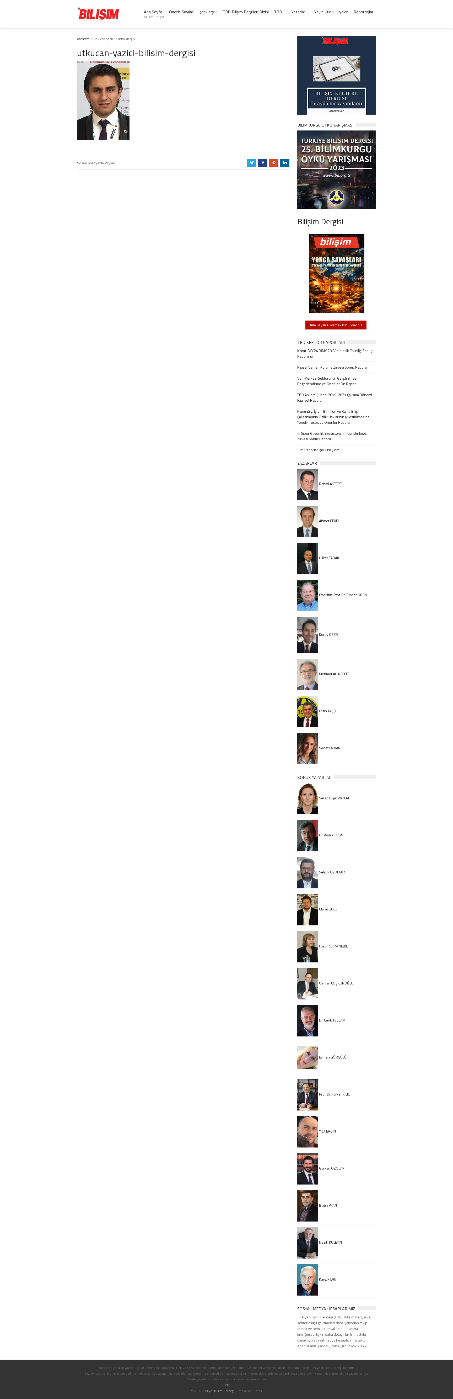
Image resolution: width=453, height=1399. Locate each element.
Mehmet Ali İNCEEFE (334, 674)
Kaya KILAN (327, 1279)
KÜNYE (226, 1384)
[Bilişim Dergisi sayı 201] (336, 272)
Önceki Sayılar (181, 12)
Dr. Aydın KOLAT (331, 835)
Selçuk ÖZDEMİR (331, 872)
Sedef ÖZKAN (329, 748)
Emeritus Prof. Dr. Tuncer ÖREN (342, 595)
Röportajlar (363, 12)
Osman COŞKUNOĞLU (335, 983)
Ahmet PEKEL (328, 520)
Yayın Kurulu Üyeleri (331, 12)
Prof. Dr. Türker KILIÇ (334, 1094)
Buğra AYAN (327, 1205)
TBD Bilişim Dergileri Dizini (246, 12)
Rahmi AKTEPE (330, 483)
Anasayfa (83, 38)
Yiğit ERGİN (327, 1131)
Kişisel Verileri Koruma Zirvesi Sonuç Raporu (332, 367)
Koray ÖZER (328, 634)
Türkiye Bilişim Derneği (218, 1390)
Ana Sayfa (154, 14)
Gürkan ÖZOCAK (331, 1168)
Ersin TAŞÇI (327, 711)
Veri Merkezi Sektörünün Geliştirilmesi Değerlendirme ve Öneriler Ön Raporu (327, 380)
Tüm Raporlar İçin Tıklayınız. (318, 450)
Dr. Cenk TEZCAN (331, 1020)
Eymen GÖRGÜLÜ (332, 1057)
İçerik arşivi (207, 12)
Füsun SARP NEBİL (333, 946)
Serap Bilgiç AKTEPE (334, 798)
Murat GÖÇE (327, 909)
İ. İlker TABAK (328, 557)
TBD (278, 12)
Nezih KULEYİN (330, 1242)
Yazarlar (298, 12)
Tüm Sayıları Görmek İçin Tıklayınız (336, 325)
